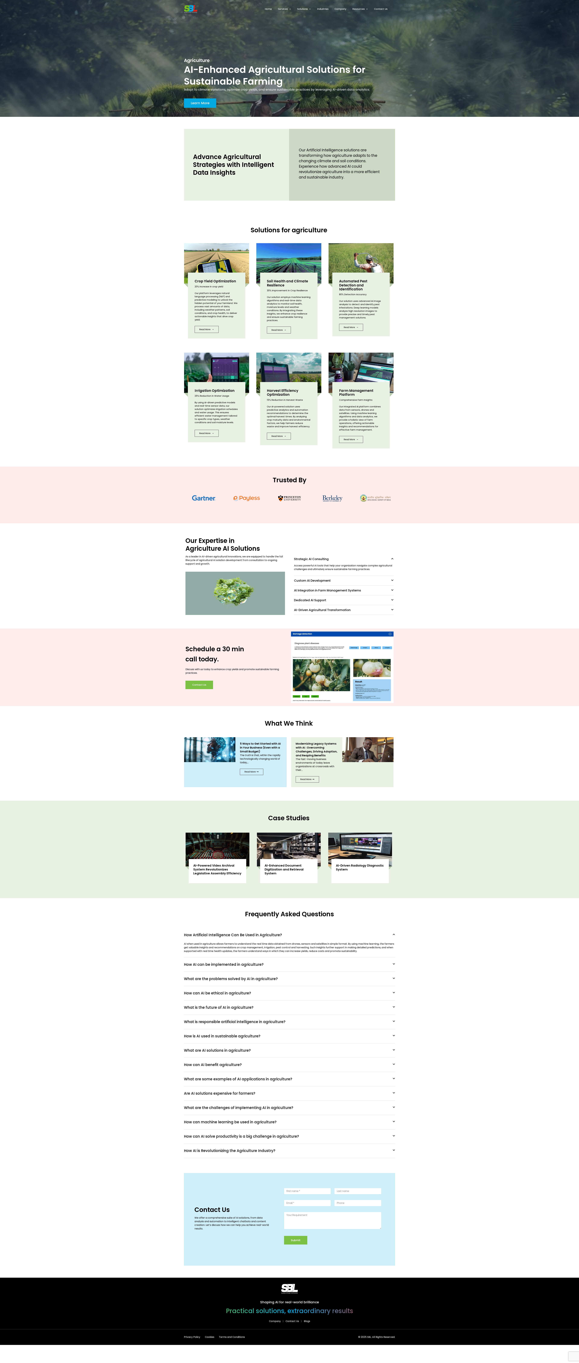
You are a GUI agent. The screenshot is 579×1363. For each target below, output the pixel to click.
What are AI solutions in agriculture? (217, 1050)
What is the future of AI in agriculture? (218, 1007)
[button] (344, 559)
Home (268, 9)
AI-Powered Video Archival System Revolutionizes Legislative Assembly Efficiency (217, 869)
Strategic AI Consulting (311, 559)
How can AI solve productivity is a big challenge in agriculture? (241, 1136)
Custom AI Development (312, 580)
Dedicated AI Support (310, 600)
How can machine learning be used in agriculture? (230, 1122)
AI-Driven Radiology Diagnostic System (360, 867)
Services (283, 9)
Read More (205, 329)
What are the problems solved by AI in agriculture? (231, 978)
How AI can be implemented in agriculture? (224, 964)
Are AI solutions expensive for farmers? (219, 1093)
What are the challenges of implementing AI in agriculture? (238, 1107)
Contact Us (381, 9)
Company (340, 9)
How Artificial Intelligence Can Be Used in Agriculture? (233, 934)
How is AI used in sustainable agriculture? (222, 1036)
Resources (358, 9)
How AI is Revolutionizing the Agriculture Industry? (229, 1150)
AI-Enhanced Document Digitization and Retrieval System (284, 869)
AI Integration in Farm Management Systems (327, 590)
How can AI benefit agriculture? (213, 1064)
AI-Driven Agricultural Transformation (322, 610)
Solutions (302, 9)
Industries (323, 9)
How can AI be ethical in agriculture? (217, 993)
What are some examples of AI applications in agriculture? (238, 1079)
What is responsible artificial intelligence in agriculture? (234, 1021)
